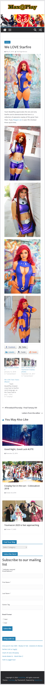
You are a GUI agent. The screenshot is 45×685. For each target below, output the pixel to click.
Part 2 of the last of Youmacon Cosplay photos (28, 369)
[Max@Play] (4, 29)
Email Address (7, 571)
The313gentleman (21, 51)
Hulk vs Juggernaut (8, 660)
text (5, 623)
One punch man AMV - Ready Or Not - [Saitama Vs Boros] (22, 646)
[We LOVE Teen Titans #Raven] (12, 388)
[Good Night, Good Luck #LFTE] (22, 426)
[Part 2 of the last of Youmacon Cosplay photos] (28, 362)
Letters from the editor (31, 413)
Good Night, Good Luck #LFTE (18, 449)
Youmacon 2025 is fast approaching (21, 525)
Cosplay (7, 42)
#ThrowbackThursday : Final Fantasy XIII (21, 408)
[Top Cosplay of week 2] (11, 362)
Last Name (6, 593)
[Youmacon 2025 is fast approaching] (22, 502)
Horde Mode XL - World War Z (12, 656)
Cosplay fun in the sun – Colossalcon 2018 (22, 487)
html (5, 619)
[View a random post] (40, 29)
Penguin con (17, 120)
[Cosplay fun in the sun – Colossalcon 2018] (22, 462)
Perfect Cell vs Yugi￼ (9, 649)
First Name (6, 582)
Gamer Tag (6, 604)
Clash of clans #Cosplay (10, 653)
